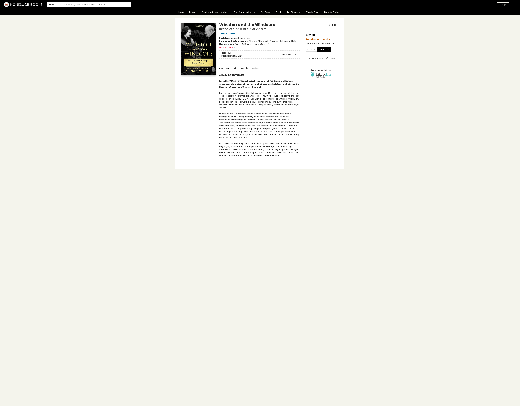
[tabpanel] (259, 118)
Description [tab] (224, 68)
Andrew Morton (227, 33)
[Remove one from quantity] (307, 49)
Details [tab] (244, 68)
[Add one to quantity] (315, 49)
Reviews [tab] (255, 68)
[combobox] (55, 4)
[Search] (128, 4)
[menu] (260, 12)
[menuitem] (181, 12)
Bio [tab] (235, 68)
